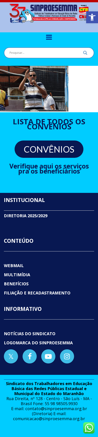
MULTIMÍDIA (17, 274)
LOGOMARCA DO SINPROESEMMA (38, 342)
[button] (92, 17)
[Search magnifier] (85, 54)
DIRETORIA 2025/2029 (25, 215)
